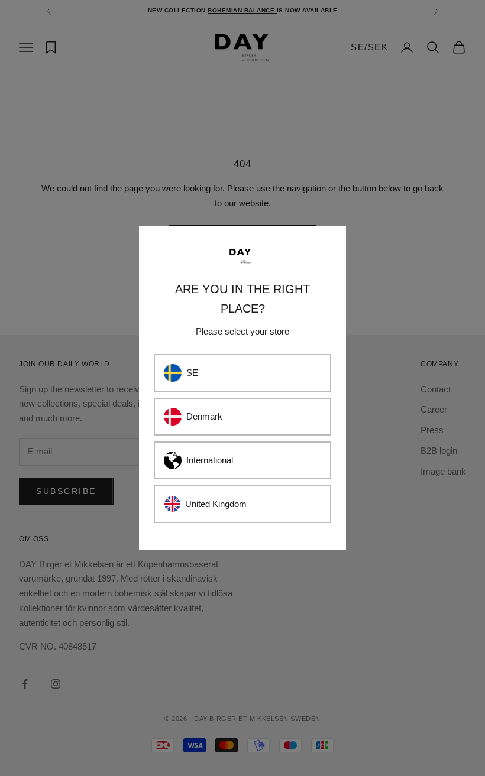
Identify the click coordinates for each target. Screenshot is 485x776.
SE (192, 373)
